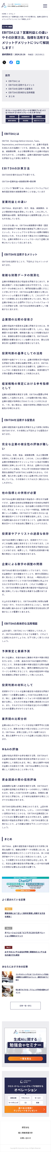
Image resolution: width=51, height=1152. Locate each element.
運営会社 (25, 1127)
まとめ (11, 96)
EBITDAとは (14, 81)
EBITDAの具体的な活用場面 (21, 92)
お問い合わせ (25, 1138)
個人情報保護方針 (25, 1132)
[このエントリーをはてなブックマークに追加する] (18, 62)
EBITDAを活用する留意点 (20, 88)
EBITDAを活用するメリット (21, 84)
